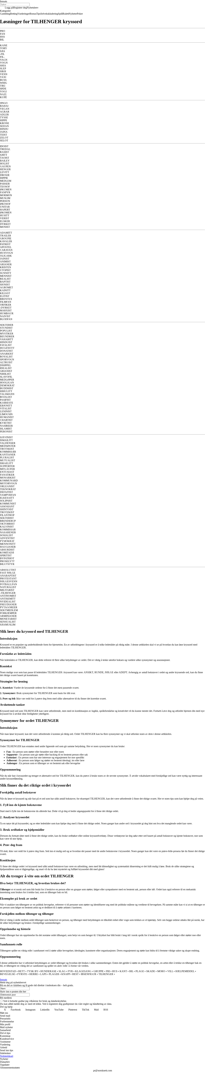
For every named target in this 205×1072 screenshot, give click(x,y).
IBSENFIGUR (88, 974)
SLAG (62, 971)
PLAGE (139, 971)
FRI (108, 971)
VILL (170, 971)
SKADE (150, 971)
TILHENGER (105, 974)
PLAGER (54, 974)
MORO (161, 971)
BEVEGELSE (7, 974)
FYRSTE (22, 974)
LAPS (43, 974)
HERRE (33, 974)
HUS (114, 971)
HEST (75, 974)
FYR (70, 971)
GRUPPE (99, 971)
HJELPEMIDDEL (184, 971)
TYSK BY (32, 971)
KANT (123, 971)
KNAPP (65, 974)
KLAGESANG (83, 971)
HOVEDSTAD (8, 971)
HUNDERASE (48, 971)
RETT (21, 971)
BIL (131, 971)
